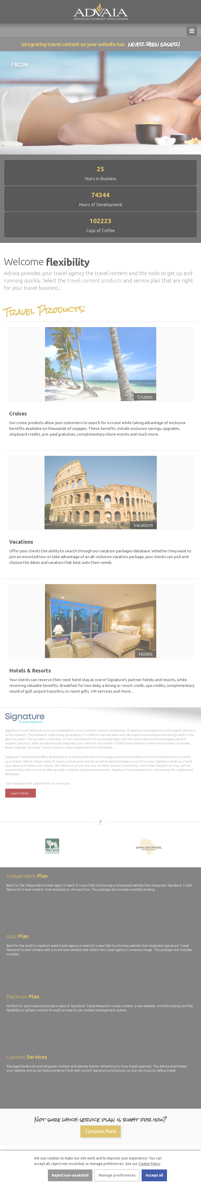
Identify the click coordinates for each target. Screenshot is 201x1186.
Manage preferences (117, 1175)
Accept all (154, 1175)
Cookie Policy (149, 1164)
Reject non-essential (70, 1175)
